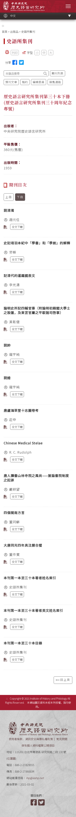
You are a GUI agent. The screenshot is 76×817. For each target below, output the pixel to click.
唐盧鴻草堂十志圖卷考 (21, 410)
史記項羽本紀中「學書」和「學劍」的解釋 (37, 242)
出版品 (14, 32)
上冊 (8, 197)
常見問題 (61, 739)
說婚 (7, 377)
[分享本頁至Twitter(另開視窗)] (21, 62)
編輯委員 (38, 82)
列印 (15, 52)
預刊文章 (11, 82)
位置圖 (11, 758)
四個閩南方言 (14, 512)
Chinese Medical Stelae (23, 442)
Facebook (34, 802)
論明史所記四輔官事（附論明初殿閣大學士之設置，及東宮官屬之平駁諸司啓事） (37, 310)
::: (3, 25)
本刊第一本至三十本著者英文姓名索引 (33, 610)
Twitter (41, 802)
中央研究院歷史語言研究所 (24, 6)
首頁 (4, 32)
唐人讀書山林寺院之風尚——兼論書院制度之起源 (36, 477)
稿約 (25, 82)
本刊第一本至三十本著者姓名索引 (30, 577)
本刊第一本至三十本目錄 (23, 642)
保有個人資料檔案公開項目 (38, 745)
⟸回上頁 (63, 680)
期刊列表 (57, 73)
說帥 (7, 345)
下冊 (20, 197)
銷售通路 (55, 82)
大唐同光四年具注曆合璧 (23, 545)
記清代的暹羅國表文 (19, 275)
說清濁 (9, 210)
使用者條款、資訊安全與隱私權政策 (31, 739)
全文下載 (17, 227)
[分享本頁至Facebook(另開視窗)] (14, 62)
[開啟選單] (68, 6)
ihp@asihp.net (35, 778)
